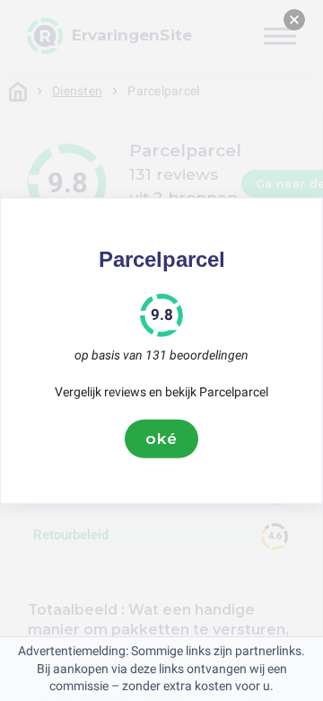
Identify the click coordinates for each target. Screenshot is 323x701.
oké (161, 439)
